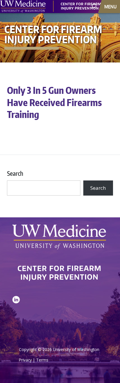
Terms (42, 360)
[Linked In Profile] (16, 314)
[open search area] (94, 6)
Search (15, 173)
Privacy (25, 360)
